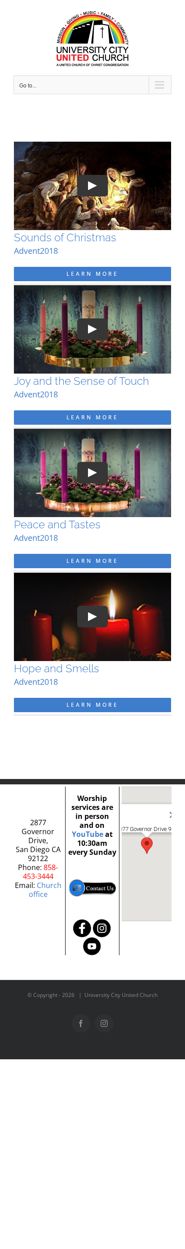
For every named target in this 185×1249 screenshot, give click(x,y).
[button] (146, 845)
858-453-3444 (40, 871)
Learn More (92, 274)
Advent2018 (36, 250)
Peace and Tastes (57, 524)
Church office (45, 889)
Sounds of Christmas (65, 237)
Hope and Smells (56, 668)
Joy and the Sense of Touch (81, 380)
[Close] (159, 808)
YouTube (87, 834)
